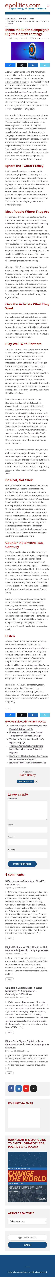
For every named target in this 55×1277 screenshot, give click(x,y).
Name (11, 824)
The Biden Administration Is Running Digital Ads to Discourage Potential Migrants (26, 749)
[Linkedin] (18, 1088)
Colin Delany (13, 38)
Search (27, 1245)
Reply (9, 938)
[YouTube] (26, 1088)
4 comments (44, 38)
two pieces (21, 145)
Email (11, 837)
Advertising (11, 19)
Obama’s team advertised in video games (23, 250)
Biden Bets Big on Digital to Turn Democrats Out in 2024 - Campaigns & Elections (27, 1044)
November (36, 145)
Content (23, 19)
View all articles (25, 781)
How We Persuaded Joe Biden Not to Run (27, 762)
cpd (8, 708)
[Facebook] (11, 1088)
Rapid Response (15, 21)
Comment (12, 798)
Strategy (44, 21)
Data (32, 19)
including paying (22, 270)
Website (11, 849)
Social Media (31, 21)
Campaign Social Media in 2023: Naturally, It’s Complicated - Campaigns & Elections (23, 991)
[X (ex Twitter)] (33, 1088)
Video (10, 24)
